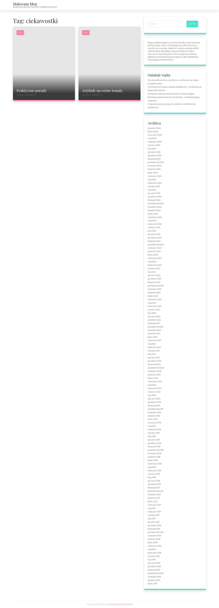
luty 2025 (152, 190)
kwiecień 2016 (154, 553)
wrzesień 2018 (154, 453)
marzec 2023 (154, 268)
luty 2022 (152, 313)
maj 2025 (152, 179)
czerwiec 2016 (154, 546)
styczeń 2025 (154, 193)
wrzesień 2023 (154, 248)
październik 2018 (156, 450)
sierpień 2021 (154, 333)
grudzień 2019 (154, 402)
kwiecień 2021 (154, 347)
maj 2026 (152, 138)
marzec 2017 (154, 515)
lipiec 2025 (153, 173)
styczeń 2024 (154, 234)
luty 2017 (152, 518)
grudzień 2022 (154, 279)
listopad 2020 (154, 364)
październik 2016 (155, 532)
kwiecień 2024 (154, 224)
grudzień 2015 (154, 566)
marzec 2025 (154, 186)
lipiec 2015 (152, 583)
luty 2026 (152, 149)
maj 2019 (152, 426)
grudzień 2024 (154, 197)
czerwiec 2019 (154, 423)
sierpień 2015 (154, 580)
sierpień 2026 (154, 128)
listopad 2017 (154, 488)
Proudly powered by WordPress (119, 604)
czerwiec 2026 (155, 135)
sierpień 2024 (154, 210)
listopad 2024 (154, 200)
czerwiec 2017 (154, 505)
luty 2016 (152, 559)
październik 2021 (155, 327)
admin (21, 95)
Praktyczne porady (32, 90)
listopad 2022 (154, 282)
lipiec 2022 (153, 296)
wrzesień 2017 (154, 494)
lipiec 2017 (152, 501)
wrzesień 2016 (154, 536)
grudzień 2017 (154, 484)
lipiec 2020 (153, 378)
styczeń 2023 (154, 275)
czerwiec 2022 (154, 299)
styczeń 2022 (154, 316)
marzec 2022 (154, 310)
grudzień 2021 (154, 320)
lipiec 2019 (152, 419)
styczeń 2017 (154, 522)
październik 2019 (155, 409)
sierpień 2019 (154, 416)
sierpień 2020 (154, 375)
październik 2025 (156, 162)
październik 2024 (156, 203)
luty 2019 (152, 436)
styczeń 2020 (154, 399)
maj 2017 (152, 508)
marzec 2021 (154, 351)
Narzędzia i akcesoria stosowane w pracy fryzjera (171, 94)
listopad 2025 (154, 159)
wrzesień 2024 (154, 207)
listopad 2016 (154, 529)
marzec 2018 (154, 474)
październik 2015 (155, 573)
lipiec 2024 (153, 214)
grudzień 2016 (154, 525)
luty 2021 (152, 354)
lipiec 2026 (153, 131)
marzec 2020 (154, 392)
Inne (20, 33)
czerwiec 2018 (154, 464)
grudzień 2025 (154, 155)
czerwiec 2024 (155, 217)
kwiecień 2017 (154, 512)
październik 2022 (156, 286)
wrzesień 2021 (154, 330)
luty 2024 (152, 231)
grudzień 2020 (155, 361)
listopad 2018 (154, 446)
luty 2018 (152, 477)
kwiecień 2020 (155, 388)
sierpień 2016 (154, 539)
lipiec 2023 (153, 255)
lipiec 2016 (152, 542)
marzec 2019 (154, 433)
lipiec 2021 (152, 337)
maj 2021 (152, 344)
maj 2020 (152, 385)
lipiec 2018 (153, 460)
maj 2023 (152, 262)
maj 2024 (152, 220)
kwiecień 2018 (154, 470)
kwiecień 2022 (154, 306)
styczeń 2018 (154, 481)
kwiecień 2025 (154, 183)
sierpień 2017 (154, 498)
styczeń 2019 (154, 440)
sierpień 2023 (154, 251)
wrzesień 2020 (155, 371)
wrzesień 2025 (154, 166)
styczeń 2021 (154, 357)
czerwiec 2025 (154, 176)
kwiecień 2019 (154, 429)
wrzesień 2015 (154, 577)
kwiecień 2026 (154, 142)
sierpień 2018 (154, 457)
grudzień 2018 (154, 443)
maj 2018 (152, 467)
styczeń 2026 (154, 152)
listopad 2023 (154, 241)
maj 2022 (152, 303)
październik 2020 (156, 368)
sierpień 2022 (154, 292)
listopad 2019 (154, 405)
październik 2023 (156, 244)
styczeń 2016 (154, 563)
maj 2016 (152, 549)
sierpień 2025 (154, 169)
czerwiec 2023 (155, 258)
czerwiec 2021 (154, 340)
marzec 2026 (154, 145)
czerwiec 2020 (155, 381)
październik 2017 (155, 491)
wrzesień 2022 (154, 289)
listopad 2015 (154, 570)
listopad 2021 (154, 323)
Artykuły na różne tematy (102, 90)
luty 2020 (152, 395)
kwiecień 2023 (154, 265)
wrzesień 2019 (154, 412)
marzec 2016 (154, 556)
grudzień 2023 (154, 238)
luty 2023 (152, 272)
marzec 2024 (154, 227)
